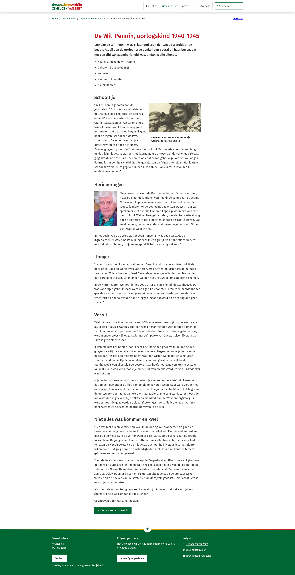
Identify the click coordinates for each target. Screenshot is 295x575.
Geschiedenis (68, 18)
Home (55, 18)
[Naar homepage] (67, 6)
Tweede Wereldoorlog (90, 18)
